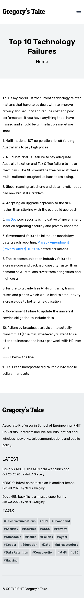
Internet (30, 529)
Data (46, 545)
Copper (11, 545)
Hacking (12, 560)
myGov (11, 219)
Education (29, 545)
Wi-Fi (63, 552)
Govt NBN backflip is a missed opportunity (34, 497)
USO (75, 552)
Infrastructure (67, 545)
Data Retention (17, 552)
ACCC (46, 529)
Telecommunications (21, 521)
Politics (47, 537)
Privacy (61, 529)
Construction (44, 552)
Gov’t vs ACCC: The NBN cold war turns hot (35, 469)
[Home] (24, 11)
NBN (45, 521)
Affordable (13, 537)
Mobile (31, 537)
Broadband (62, 521)
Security (12, 529)
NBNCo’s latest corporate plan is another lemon (38, 483)
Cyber (63, 537)
